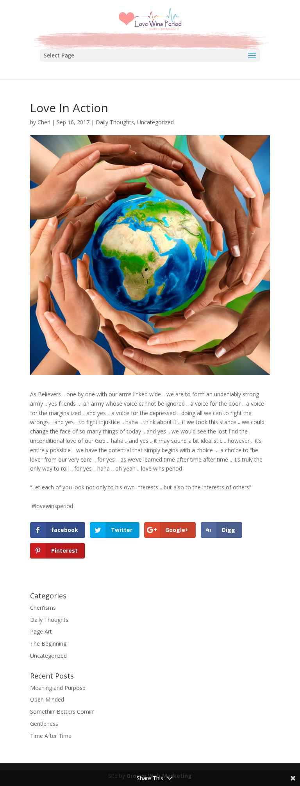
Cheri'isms (43, 607)
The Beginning (48, 643)
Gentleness (44, 723)
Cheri (44, 122)
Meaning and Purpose (58, 687)
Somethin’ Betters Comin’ (62, 711)
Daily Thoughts (115, 122)
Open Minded (47, 699)
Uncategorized (155, 122)
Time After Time (50, 735)
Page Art (41, 631)
